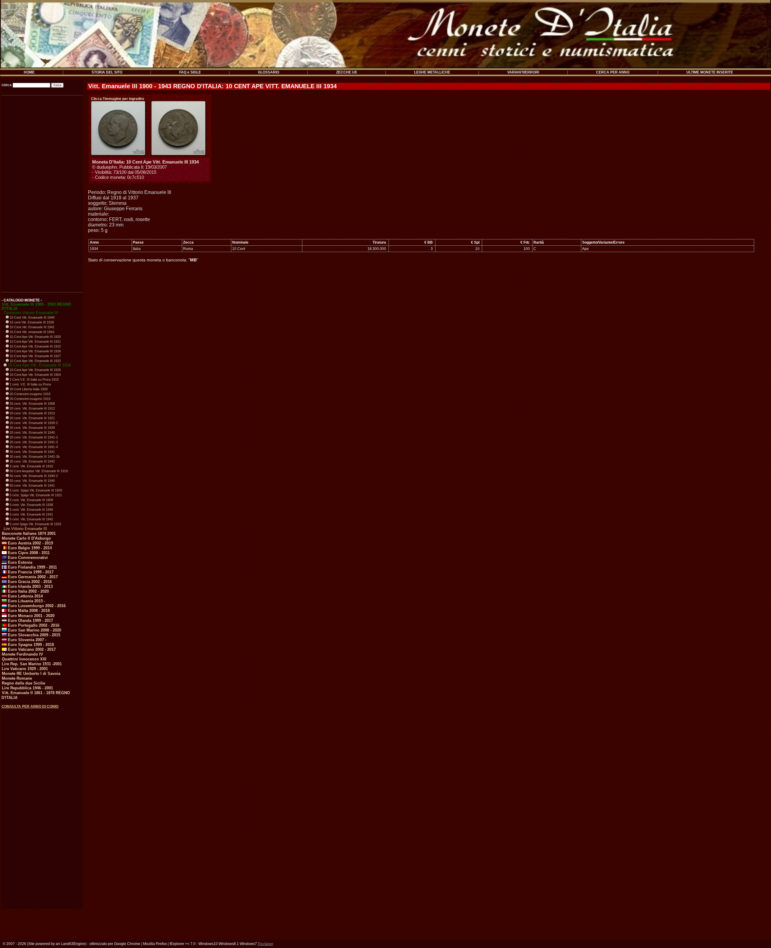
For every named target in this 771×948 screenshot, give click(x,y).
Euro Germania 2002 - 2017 (32, 577)
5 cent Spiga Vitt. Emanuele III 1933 (35, 524)
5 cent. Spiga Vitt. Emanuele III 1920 (35, 490)
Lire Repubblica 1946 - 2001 (27, 688)
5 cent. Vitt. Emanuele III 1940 (31, 509)
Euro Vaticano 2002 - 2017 (31, 649)
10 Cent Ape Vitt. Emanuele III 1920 (35, 336)
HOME (29, 72)
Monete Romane (17, 678)
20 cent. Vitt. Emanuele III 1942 (32, 461)
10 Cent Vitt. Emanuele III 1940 (32, 317)
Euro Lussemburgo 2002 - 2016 (36, 605)
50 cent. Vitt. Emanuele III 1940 (32, 480)
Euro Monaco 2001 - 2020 (31, 615)
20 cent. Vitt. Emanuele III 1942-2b (34, 456)
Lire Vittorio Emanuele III (25, 528)
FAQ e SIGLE (190, 72)
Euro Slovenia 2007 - (26, 640)
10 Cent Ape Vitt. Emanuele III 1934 (39, 365)
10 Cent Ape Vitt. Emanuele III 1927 (35, 356)
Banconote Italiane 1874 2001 (29, 533)
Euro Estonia (19, 562)
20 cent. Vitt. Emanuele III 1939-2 (33, 423)
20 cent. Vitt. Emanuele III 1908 (32, 403)
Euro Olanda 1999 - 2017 (30, 620)
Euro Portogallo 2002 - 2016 (33, 625)
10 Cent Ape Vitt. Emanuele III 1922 (35, 346)
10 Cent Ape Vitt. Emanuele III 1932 (35, 361)
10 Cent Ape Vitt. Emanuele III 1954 (35, 374)
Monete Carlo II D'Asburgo (26, 538)
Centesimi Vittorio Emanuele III (31, 312)
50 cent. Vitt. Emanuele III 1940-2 (33, 476)
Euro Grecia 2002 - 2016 (29, 581)
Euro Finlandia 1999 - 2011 (32, 567)
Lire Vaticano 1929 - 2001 (25, 668)
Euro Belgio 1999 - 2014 (29, 548)
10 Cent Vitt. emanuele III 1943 (31, 332)
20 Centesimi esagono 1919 (29, 399)
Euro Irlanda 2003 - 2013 (30, 586)
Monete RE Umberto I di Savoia (31, 673)
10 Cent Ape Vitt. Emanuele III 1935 (35, 370)
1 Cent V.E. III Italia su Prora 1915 (34, 379)
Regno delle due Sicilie (23, 683)
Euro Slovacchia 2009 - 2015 (33, 635)
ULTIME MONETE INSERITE (709, 72)
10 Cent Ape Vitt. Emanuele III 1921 (35, 341)
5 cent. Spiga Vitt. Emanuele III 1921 (35, 495)
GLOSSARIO (268, 72)
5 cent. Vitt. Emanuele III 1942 (31, 519)
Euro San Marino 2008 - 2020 (34, 630)
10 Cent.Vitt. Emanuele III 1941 (32, 327)
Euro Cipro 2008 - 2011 (28, 552)
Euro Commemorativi (27, 557)
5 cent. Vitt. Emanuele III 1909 (31, 500)
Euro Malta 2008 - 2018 (28, 610)
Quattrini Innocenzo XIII (24, 659)
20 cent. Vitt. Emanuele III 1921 (32, 418)
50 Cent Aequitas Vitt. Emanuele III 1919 (38, 471)
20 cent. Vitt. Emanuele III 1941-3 (33, 442)
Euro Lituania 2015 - (26, 601)
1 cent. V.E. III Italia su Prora (30, 384)
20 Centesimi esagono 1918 (29, 394)
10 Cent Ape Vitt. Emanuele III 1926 (35, 351)
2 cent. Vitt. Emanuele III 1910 (31, 466)
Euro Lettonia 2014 (25, 596)
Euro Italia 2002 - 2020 (28, 591)
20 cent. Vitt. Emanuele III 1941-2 (33, 437)
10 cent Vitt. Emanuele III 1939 (31, 322)
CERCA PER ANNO (612, 72)
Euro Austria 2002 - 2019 (30, 543)
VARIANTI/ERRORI (523, 72)
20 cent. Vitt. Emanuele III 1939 (32, 427)
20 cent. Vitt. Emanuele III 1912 (32, 408)
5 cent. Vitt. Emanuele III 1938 (31, 505)
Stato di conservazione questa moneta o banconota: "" (143, 259)
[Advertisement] (42, 191)
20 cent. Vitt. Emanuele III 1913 (32, 413)
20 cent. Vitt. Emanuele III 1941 (32, 452)
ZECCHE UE (346, 72)
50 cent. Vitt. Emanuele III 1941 (32, 485)
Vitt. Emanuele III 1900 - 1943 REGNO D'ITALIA (36, 306)
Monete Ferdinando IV (22, 654)
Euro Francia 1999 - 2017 (30, 572)
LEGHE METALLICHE (432, 72)
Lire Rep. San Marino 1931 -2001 (32, 664)
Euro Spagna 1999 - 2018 (30, 644)
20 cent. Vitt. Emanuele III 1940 (32, 432)
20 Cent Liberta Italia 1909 (28, 389)
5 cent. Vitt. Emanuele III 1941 (31, 514)
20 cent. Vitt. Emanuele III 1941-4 (33, 447)
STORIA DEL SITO (107, 72)
